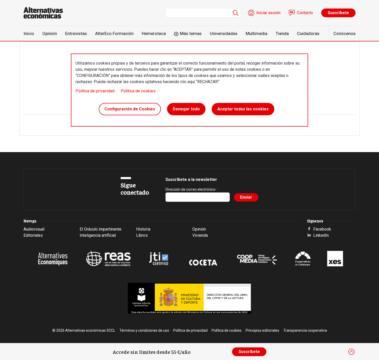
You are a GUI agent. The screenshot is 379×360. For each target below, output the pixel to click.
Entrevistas (76, 33)
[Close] (351, 352)
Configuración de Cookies (129, 109)
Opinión (49, 33)
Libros (142, 235)
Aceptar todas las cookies (243, 109)
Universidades (223, 33)
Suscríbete (338, 12)
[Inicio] (45, 13)
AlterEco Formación (114, 33)
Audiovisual (33, 229)
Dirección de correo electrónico (191, 189)
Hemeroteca (154, 33)
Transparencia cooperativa (305, 330)
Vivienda (200, 235)
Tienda (282, 33)
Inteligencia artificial (98, 235)
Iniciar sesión (268, 12)
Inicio (28, 33)
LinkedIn (321, 235)
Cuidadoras (308, 33)
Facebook (322, 229)
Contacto (305, 12)
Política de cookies (138, 91)
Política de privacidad (95, 91)
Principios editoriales (262, 330)
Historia (143, 229)
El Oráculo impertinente (100, 229)
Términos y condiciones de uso (144, 330)
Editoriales (33, 235)
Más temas (191, 33)
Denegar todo (186, 109)
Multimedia (256, 33)
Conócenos (344, 33)
